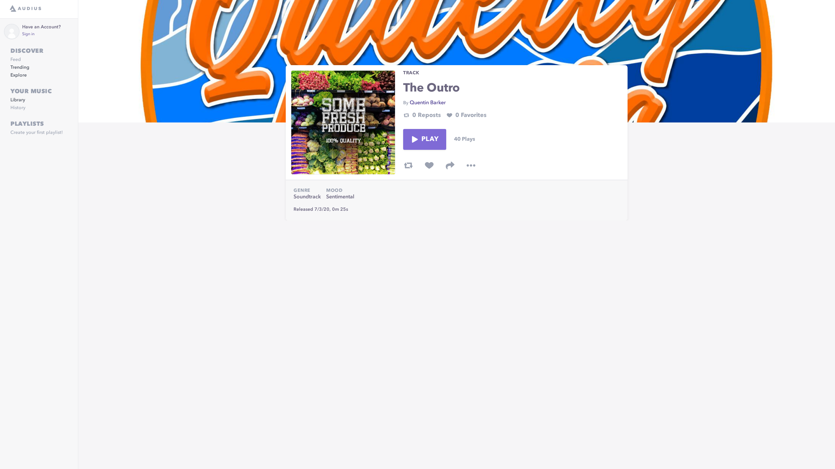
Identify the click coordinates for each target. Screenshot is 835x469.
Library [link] (17, 100)
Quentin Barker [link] (428, 103)
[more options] (471, 165)
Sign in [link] (28, 34)
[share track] (450, 165)
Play (429, 139)
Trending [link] (19, 67)
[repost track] (408, 165)
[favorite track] (429, 165)
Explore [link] (18, 75)
